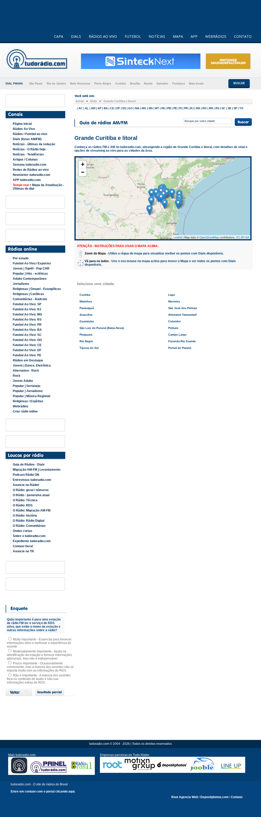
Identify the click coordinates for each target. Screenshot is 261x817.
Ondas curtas (22, 531)
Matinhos (86, 301)
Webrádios (20, 406)
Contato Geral (23, 546)
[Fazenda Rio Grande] (161, 198)
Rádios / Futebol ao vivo (30, 134)
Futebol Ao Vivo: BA (27, 330)
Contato (236, 797)
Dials (93, 101)
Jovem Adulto (23, 381)
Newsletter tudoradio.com (31, 175)
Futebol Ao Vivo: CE (27, 345)
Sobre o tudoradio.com (29, 536)
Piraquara (86, 334)
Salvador (162, 83)
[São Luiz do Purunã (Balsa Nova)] (151, 194)
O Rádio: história (25, 515)
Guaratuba (87, 321)
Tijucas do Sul (89, 347)
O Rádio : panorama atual (31, 495)
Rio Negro (86, 341)
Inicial (80, 101)
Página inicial (22, 124)
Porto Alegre (102, 83)
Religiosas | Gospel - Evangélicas (37, 289)
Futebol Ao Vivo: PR (27, 324)
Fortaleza (178, 83)
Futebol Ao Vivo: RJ (27, 309)
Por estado (21, 258)
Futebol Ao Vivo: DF (27, 350)
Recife (148, 83)
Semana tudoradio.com (29, 164)
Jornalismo (21, 284)
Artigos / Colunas (25, 159)
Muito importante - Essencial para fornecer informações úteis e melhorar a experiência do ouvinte (39, 643)
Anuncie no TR (23, 551)
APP (194, 36)
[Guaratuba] (178, 204)
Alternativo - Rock (26, 370)
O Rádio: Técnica (25, 500)
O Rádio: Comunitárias (29, 526)
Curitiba (120, 83)
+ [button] (82, 164)
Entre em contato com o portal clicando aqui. (43, 791)
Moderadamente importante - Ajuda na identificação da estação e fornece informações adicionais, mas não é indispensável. (39, 655)
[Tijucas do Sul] (164, 204)
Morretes (174, 301)
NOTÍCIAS (157, 36)
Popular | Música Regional (31, 396)
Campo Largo (177, 334)
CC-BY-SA (242, 237)
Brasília (135, 83)
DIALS (76, 36)
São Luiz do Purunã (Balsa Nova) (102, 328)
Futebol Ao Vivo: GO (27, 340)
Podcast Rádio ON (26, 475)
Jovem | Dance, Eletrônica (32, 365)
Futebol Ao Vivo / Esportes (32, 263)
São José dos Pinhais (182, 308)
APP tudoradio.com (27, 180)
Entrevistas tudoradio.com (32, 480)
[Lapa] (151, 201)
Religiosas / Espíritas (28, 401)
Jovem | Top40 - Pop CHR (31, 268)
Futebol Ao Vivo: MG (27, 314)
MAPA (178, 36)
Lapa (171, 294)
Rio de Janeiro (56, 83)
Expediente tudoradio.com (32, 541)
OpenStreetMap (209, 237)
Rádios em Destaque (28, 360)
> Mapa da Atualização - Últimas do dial (38, 186)
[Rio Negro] (149, 210)
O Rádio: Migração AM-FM (31, 510)
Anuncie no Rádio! (26, 485)
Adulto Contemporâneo (29, 279)
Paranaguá (87, 308)
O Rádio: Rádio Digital (28, 520)
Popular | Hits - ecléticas (30, 273)
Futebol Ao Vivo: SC (27, 335)
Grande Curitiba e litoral (119, 101)
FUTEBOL (133, 36)
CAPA (58, 36)
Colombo (174, 321)
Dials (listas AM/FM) (27, 139)
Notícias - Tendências (28, 154)
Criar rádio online (25, 411)
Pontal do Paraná (179, 347)
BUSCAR (239, 83)
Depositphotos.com (214, 797)
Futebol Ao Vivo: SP (27, 304)
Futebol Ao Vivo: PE (27, 355)
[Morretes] (172, 193)
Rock (16, 375)
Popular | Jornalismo (28, 391)
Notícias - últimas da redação (34, 144)
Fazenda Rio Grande (182, 341)
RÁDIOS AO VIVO (103, 36)
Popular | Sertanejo (26, 386)
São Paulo (36, 83)
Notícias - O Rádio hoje (29, 149)
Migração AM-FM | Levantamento (36, 469)
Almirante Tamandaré (182, 314)
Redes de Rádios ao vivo (31, 170)
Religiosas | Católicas (28, 294)
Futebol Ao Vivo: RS (27, 319)
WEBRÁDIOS (215, 36)
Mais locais (196, 83)
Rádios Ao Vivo (24, 129)
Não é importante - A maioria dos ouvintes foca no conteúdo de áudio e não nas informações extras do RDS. (39, 679)
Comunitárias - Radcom (30, 299)
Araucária (86, 314)
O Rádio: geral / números (31, 490)
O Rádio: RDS (23, 505)
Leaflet (178, 237)
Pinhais (173, 328)
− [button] (82, 172)
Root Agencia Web (184, 797)
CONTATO (243, 36)
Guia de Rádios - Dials (29, 464)
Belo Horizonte (80, 83)
